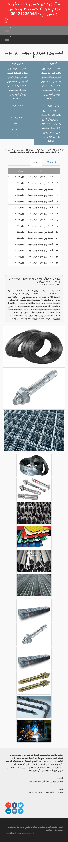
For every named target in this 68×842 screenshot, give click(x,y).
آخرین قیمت (51, 63)
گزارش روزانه (51, 162)
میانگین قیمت (17, 118)
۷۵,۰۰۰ (16, 123)
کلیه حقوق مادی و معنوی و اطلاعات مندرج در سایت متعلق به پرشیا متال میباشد (35, 828)
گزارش (36, 162)
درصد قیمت (16, 130)
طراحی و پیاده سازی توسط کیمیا (19, 833)
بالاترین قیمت (17, 63)
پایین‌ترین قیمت (51, 105)
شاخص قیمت (17, 105)
